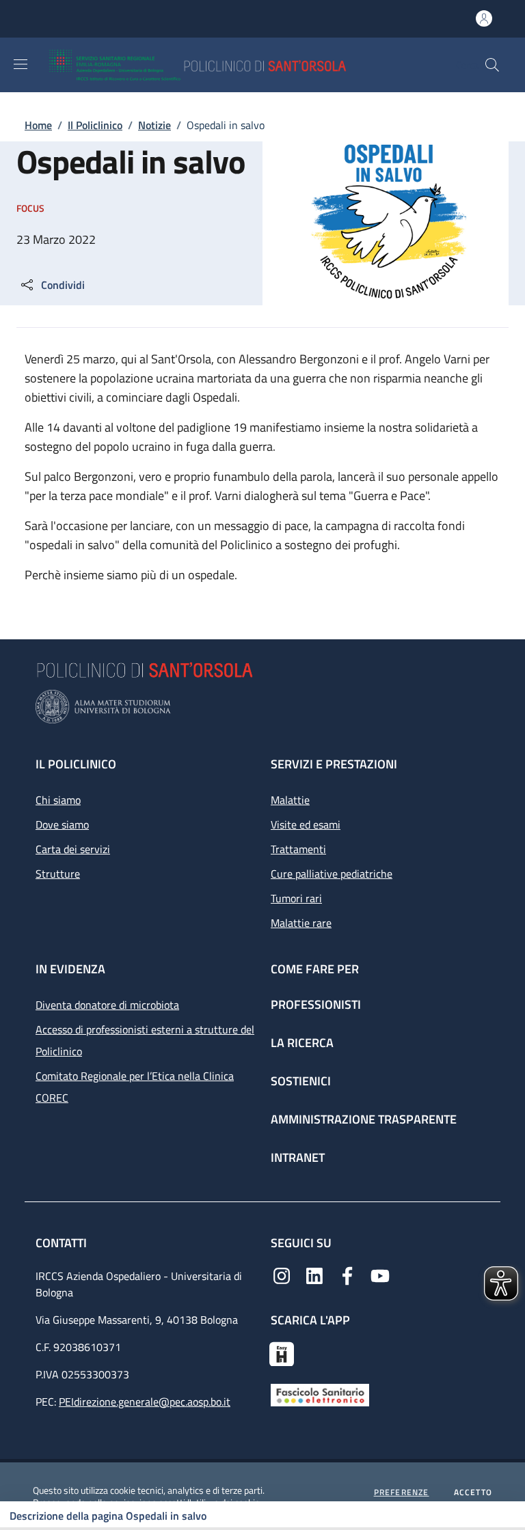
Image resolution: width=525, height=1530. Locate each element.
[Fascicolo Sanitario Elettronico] (320, 1394)
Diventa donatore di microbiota (107, 1005)
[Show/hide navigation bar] (20, 64)
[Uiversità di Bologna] (262, 706)
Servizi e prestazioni (334, 764)
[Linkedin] (314, 1274)
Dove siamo (62, 824)
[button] (492, 65)
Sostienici (301, 1081)
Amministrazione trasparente (364, 1119)
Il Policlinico (95, 125)
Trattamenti (298, 849)
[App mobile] (282, 1352)
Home (38, 125)
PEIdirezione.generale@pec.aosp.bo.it (144, 1401)
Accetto (473, 1492)
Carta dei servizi (73, 849)
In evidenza (70, 969)
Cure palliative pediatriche (331, 873)
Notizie (154, 125)
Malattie (290, 800)
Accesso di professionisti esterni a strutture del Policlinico (145, 1040)
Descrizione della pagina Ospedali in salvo (108, 1515)
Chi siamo (58, 800)
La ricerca (302, 1042)
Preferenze (401, 1492)
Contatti (63, 1243)
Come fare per (315, 969)
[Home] (237, 65)
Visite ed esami (305, 824)
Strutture (58, 873)
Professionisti (316, 1004)
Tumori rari (296, 898)
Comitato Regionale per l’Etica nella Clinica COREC (135, 1087)
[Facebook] (347, 1274)
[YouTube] (380, 1274)
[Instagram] (282, 1274)
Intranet (298, 1157)
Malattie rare (301, 923)
